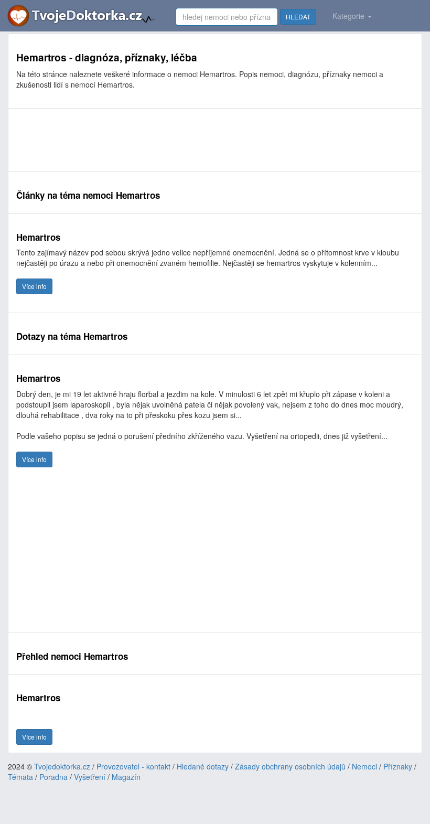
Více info (34, 286)
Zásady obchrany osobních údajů (290, 766)
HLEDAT (298, 16)
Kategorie (349, 15)
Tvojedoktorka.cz (62, 766)
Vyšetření (89, 777)
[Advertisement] (207, 140)
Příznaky (397, 766)
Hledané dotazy (203, 766)
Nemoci (364, 766)
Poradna (53, 777)
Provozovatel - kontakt (133, 766)
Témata (20, 777)
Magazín (126, 777)
